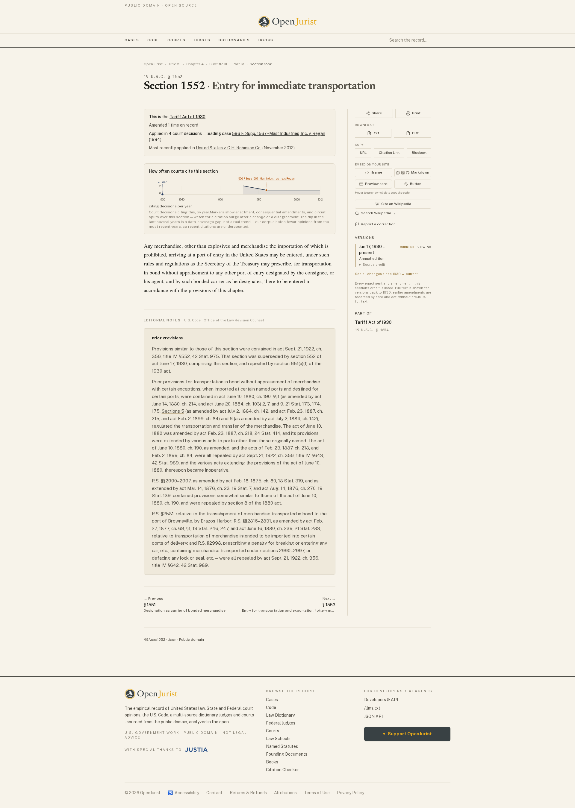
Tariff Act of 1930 (187, 116)
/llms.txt (372, 708)
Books (265, 40)
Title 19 (174, 64)
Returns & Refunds (248, 792)
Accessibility (183, 792)
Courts (176, 40)
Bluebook (419, 152)
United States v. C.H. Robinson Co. (228, 147)
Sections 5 (173, 411)
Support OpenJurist (407, 733)
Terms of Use (317, 792)
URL (363, 152)
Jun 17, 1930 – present (371, 249)
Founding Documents (286, 754)
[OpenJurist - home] (287, 22)
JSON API (373, 716)
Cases (132, 40)
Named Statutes (282, 746)
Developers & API (381, 699)
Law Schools (278, 738)
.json (172, 639)
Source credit (374, 264)
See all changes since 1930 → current (386, 274)
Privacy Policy (350, 792)
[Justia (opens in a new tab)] (196, 749)
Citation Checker (282, 769)
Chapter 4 (195, 64)
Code (153, 40)
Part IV (238, 64)
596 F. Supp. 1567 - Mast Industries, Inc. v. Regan (278, 133)
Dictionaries (234, 40)
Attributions (285, 792)
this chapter (230, 290)
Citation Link (389, 152)
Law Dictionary (280, 715)
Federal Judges (280, 723)
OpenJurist (153, 64)
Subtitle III (218, 64)
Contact (214, 792)
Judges (202, 40)
